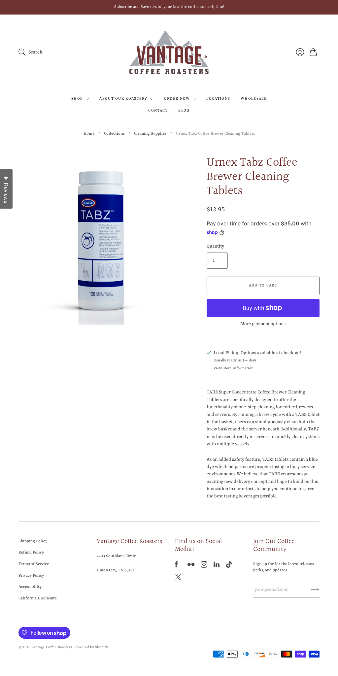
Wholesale (254, 99)
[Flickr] (191, 566)
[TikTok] (229, 566)
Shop (77, 99)
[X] (178, 579)
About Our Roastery (123, 99)
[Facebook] (176, 566)
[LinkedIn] (216, 566)
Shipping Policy (32, 541)
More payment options (263, 323)
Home (89, 133)
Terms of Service (33, 564)
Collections (114, 133)
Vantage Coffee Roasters (51, 647)
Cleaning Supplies (150, 133)
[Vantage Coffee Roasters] (169, 52)
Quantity (215, 246)
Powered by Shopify (91, 647)
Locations (218, 99)
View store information (234, 368)
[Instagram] (204, 566)
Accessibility (30, 587)
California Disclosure (37, 598)
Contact (158, 111)
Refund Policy (31, 552)
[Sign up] (315, 589)
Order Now (177, 99)
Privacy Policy (31, 575)
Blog (183, 111)
